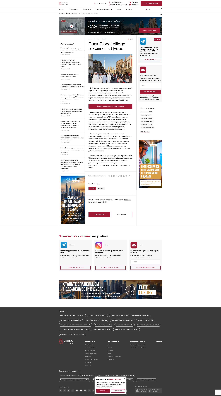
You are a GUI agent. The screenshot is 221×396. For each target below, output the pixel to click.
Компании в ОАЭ (146, 118)
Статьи (92, 188)
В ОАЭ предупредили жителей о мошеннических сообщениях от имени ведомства (71, 111)
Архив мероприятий (91, 359)
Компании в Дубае (147, 127)
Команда (88, 356)
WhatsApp (135, 4)
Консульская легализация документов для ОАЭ (75, 324)
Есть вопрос (121, 214)
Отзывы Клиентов (91, 353)
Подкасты (111, 359)
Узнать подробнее (149, 30)
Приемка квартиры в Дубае (101, 329)
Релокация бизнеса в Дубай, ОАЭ (122, 320)
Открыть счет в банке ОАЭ (97, 315)
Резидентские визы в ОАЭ (140, 315)
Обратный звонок (151, 3)
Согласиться (103, 390)
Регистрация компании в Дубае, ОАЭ (72, 315)
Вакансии (88, 362)
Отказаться (118, 390)
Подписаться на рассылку (145, 267)
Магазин (159, 342)
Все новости (99, 214)
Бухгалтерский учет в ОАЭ (119, 315)
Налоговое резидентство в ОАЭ (70, 320)
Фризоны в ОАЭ (89, 375)
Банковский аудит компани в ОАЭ (148, 324)
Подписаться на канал (75, 267)
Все (109, 345)
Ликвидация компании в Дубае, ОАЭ (126, 329)
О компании (89, 345)
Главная (61, 13)
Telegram (135, 2)
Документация (90, 350)
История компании (91, 347)
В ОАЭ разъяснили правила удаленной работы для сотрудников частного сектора (72, 138)
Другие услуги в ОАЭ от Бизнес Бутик (72, 334)
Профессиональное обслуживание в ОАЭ (74, 329)
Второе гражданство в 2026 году (96, 320)
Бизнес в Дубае (146, 124)
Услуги (61, 9)
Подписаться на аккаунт (110, 267)
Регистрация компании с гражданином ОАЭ (74, 380)
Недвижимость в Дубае (138, 347)
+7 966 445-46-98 (116, 2)
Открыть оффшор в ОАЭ (146, 320)
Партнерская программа (138, 345)
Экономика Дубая (147, 121)
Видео (119, 9)
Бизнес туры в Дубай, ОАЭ (124, 324)
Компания (86, 9)
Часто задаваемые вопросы (146, 380)
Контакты (129, 9)
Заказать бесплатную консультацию (110, 106)
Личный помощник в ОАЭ (103, 324)
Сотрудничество (136, 342)
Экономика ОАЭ (146, 112)
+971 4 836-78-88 (101, 3)
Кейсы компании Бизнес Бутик (70, 375)
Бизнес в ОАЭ (145, 115)
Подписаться (151, 60)
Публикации (73, 9)
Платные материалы (114, 356)
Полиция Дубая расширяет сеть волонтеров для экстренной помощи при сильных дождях (73, 50)
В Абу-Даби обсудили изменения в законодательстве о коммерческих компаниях (72, 150)
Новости (68, 13)
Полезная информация (103, 9)
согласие (146, 97)
